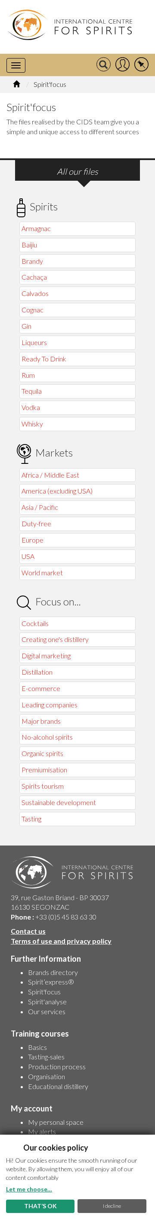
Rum (28, 375)
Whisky (32, 424)
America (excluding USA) (57, 491)
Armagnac (36, 228)
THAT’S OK (40, 1206)
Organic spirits (42, 753)
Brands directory (53, 972)
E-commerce (41, 688)
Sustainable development (59, 802)
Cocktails (35, 623)
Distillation (37, 672)
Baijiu (29, 245)
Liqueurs (34, 342)
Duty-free (36, 523)
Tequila (32, 391)
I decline (112, 1206)
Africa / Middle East (50, 475)
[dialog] (77, 1177)
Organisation (46, 1076)
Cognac (32, 310)
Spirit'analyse (47, 1001)
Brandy (32, 261)
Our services (46, 1011)
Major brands (41, 721)
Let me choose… (29, 1189)
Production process (57, 1066)
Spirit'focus (44, 992)
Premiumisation (44, 769)
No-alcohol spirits (47, 737)
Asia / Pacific (40, 507)
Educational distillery (58, 1086)
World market (42, 572)
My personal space (56, 1122)
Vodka (31, 407)
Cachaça (34, 277)
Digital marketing (46, 655)
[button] (122, 64)
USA (28, 556)
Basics (37, 1047)
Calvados (35, 293)
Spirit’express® (51, 982)
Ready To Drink (44, 359)
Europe (32, 540)
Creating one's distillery (55, 639)
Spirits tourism (43, 786)
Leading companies (50, 705)
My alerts (42, 1131)
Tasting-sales (46, 1056)
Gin (26, 326)
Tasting (31, 819)
